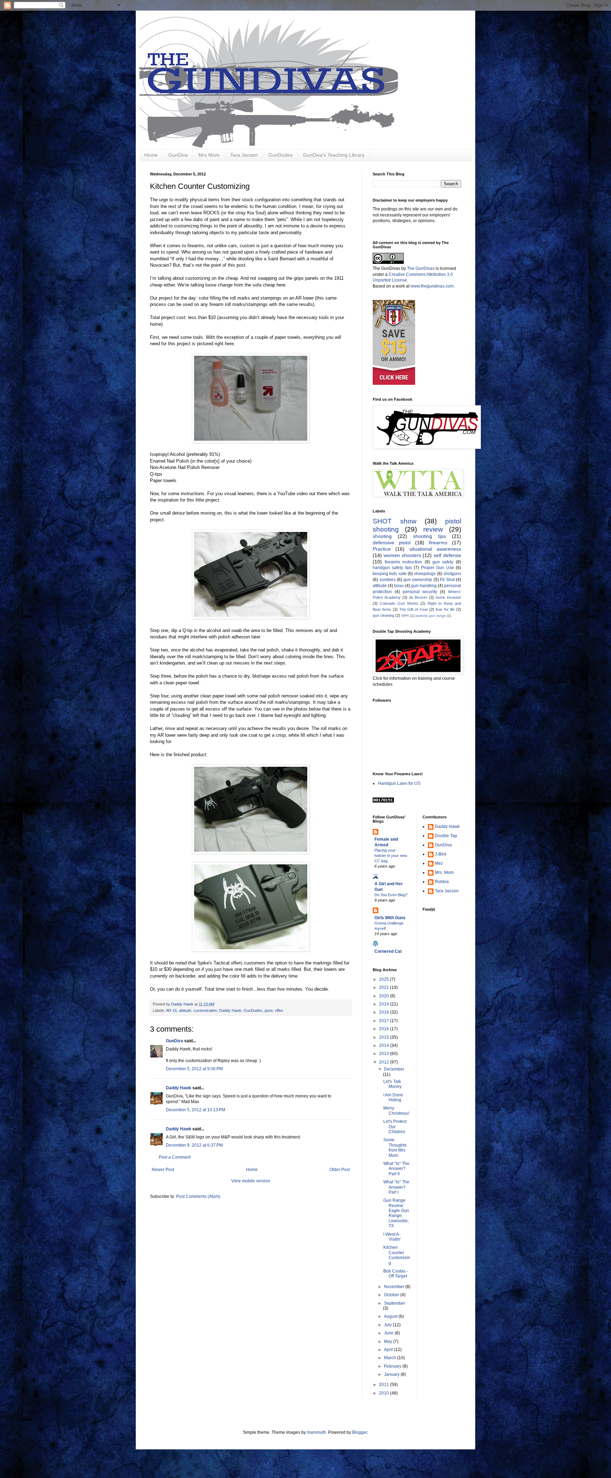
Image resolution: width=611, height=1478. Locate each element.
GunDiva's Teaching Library (334, 155)
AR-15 (171, 1010)
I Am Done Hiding (393, 1097)
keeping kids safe (390, 573)
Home (151, 155)
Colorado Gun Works (399, 603)
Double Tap (446, 835)
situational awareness (435, 549)
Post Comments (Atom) (198, 1196)
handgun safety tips (392, 567)
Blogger (359, 1432)
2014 (384, 1045)
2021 (384, 987)
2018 (384, 1012)
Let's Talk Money (392, 1084)
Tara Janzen (244, 155)
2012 (384, 1062)
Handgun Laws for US (399, 783)
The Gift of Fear (413, 609)
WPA (405, 616)
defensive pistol (392, 542)
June (389, 1333)
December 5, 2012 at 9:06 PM (194, 1068)
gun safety (443, 562)
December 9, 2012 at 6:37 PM (194, 1145)
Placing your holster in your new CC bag (390, 855)
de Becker (418, 597)
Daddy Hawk (230, 1010)
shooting (382, 536)
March (390, 1357)
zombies (387, 579)
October (392, 1294)
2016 (384, 1028)
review (433, 529)
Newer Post (163, 1169)
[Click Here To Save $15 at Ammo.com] (394, 383)
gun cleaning (383, 615)
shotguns (452, 573)
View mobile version (250, 1180)
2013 (384, 1053)
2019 (384, 1004)
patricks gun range (430, 616)
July (388, 1324)
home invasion (448, 597)
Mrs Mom (209, 155)
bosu (399, 585)
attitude (185, 1010)
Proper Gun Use (437, 567)
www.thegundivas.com (432, 286)
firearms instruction (404, 562)
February (393, 1366)
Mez (439, 863)
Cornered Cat (388, 951)
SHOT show (395, 521)
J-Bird (440, 854)
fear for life (445, 609)
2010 (384, 1393)
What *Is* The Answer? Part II (396, 1168)
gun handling (424, 585)
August (391, 1316)
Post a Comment (175, 1157)
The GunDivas (421, 268)
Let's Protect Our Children (395, 1126)
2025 (384, 979)
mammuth (316, 1432)
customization (205, 1010)
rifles (279, 1010)
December (394, 1069)
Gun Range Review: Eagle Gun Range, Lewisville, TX (396, 1213)
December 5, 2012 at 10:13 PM (195, 1109)
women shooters (402, 555)
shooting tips (429, 536)
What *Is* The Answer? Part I (396, 1187)
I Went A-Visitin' (392, 1237)
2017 (384, 1020)
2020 (384, 995)
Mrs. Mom (444, 872)
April (389, 1349)
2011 (384, 1384)
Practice (382, 549)
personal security (420, 591)
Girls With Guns (390, 917)
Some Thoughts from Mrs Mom (395, 1147)
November (394, 1286)
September (394, 1303)
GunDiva (178, 155)
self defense (447, 555)
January (392, 1374)
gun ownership (417, 579)
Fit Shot (447, 579)
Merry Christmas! (396, 1110)
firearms (438, 542)
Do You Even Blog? (390, 895)
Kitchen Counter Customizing (396, 1255)
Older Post (340, 1169)
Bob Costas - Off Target (395, 1274)
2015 (384, 1037)
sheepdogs (425, 573)
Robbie (442, 881)
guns (268, 1010)
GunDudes (280, 155)
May (388, 1341)
